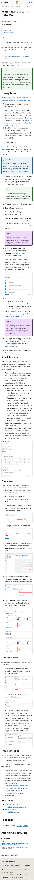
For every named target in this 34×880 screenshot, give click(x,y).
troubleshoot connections (19, 786)
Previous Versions (17, 870)
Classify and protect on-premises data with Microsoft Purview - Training (14, 844)
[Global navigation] (2, 2)
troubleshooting (20, 253)
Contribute (4, 872)
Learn (3, 6)
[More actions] (31, 6)
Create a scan (7, 30)
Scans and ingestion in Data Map (19, 56)
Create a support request (13, 788)
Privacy (12, 872)
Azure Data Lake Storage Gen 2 (15, 807)
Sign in (30, 2)
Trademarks (5, 877)
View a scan (6, 35)
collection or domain (16, 118)
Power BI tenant (10, 810)
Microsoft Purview (12, 6)
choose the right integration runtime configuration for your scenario (18, 122)
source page (18, 771)
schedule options (11, 346)
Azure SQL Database (12, 812)
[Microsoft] (17, 2)
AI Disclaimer (5, 870)
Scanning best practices (13, 805)
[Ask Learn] (27, 6)
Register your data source (14, 110)
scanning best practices (18, 59)
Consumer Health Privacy (9, 875)
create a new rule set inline (14, 316)
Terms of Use (24, 875)
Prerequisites (7, 28)
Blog (26, 870)
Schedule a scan (8, 32)
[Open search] (26, 2)
